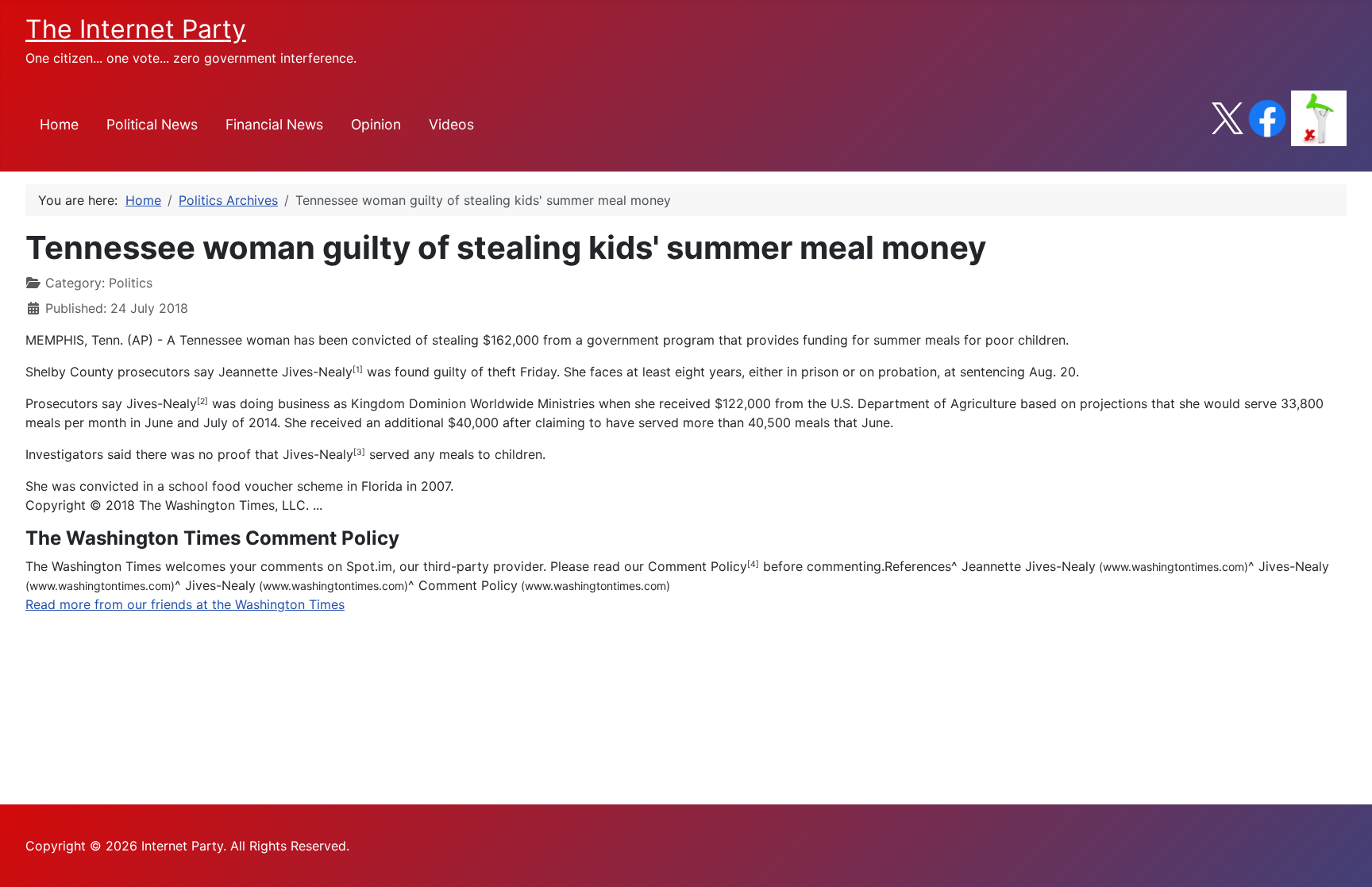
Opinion (376, 124)
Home (59, 124)
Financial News (274, 124)
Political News (152, 124)
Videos (451, 124)
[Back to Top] (1344, 857)
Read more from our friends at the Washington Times (185, 604)
